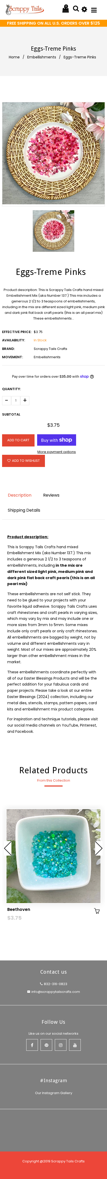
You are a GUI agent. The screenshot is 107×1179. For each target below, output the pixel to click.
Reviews (51, 495)
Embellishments (41, 57)
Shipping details (24, 510)
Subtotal (11, 414)
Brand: (8, 348)
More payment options (56, 451)
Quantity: (11, 389)
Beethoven (18, 909)
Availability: (13, 340)
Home (14, 57)
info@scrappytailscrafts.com (55, 991)
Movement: (12, 357)
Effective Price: (16, 331)
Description (19, 495)
